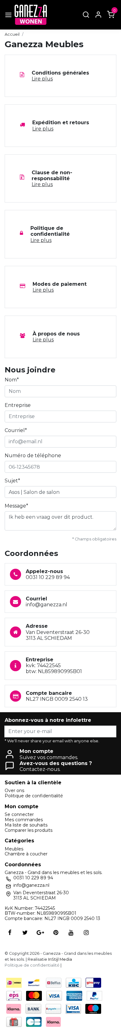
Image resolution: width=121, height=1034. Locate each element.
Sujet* (12, 481)
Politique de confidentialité (34, 796)
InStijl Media (59, 959)
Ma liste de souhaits (26, 825)
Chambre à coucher (26, 854)
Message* (16, 506)
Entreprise (18, 405)
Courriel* (16, 430)
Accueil (12, 34)
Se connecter (19, 814)
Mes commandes (24, 819)
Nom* (12, 380)
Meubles (14, 849)
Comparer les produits (28, 830)
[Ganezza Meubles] (31, 15)
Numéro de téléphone (33, 455)
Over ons (14, 790)
